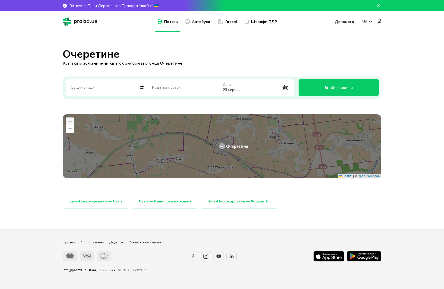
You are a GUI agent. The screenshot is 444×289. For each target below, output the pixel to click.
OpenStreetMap (369, 176)
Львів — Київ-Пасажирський (165, 201)
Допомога (344, 21)
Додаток (116, 242)
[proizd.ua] (81, 22)
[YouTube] (219, 256)
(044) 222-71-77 (102, 270)
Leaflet (347, 176)
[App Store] (328, 256)
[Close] (378, 6)
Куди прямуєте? (166, 87)
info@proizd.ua (75, 270)
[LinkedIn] (231, 256)
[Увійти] (379, 21)
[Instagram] (206, 256)
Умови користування (146, 242)
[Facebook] (193, 256)
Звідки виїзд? (82, 87)
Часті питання (92, 242)
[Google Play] (364, 256)
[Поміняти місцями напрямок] (141, 88)
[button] (222, 146)
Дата (227, 84)
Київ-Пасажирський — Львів (96, 201)
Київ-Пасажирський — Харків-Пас (240, 201)
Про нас (69, 242)
